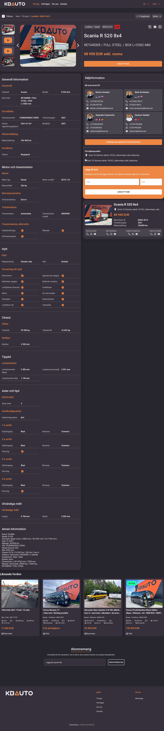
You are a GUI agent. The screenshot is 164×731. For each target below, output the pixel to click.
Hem (18, 16)
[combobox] (151, 181)
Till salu (25, 16)
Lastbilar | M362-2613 (40, 16)
